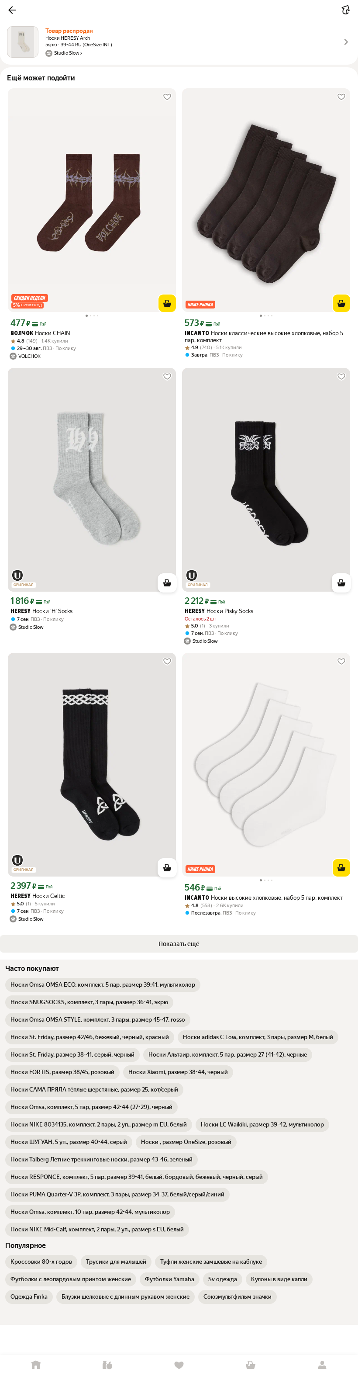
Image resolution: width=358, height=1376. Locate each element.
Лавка (107, 1365)
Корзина (250, 1365)
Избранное (179, 1365)
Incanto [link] (197, 333)
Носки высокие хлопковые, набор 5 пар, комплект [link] (264, 897)
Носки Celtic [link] (37, 896)
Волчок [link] (21, 333)
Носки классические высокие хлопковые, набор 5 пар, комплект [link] (264, 336)
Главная (36, 1365)
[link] (102, 985)
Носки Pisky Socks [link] (219, 611)
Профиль (322, 1365)
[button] (12, 10)
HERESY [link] (20, 611)
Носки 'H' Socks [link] (41, 611)
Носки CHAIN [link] (40, 333)
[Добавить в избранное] (167, 97)
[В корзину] (167, 303)
